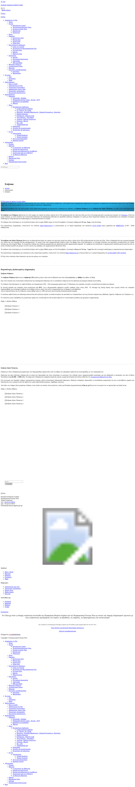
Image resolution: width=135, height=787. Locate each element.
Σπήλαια (11, 160)
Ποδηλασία (16, 126)
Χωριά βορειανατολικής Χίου (22, 27)
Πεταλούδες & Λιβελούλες (21, 130)
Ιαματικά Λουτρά (18, 140)
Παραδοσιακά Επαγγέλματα (17, 162)
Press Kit (7, 594)
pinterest (16, 5)
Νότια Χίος (16, 43)
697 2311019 (122, 253)
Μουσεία (11, 68)
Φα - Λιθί (20, 123)
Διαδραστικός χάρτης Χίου (17, 89)
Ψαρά (10, 80)
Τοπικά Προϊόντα (22, 135)
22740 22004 (112, 253)
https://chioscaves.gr (46, 225)
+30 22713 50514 (9, 502)
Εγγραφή (9, 484)
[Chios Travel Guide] (67, 13)
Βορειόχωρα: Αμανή (19, 25)
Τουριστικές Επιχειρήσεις (17, 87)
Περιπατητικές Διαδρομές (21, 107)
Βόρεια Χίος (17, 39)
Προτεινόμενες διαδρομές (17, 45)
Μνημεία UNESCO (15, 64)
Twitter (7, 607)
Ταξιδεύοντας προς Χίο (12, 587)
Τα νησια (7, 75)
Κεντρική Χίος (17, 50)
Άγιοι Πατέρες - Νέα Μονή (25, 117)
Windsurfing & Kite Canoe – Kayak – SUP (26, 100)
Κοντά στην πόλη (18, 38)
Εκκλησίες (16, 71)
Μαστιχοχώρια (17, 54)
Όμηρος (11, 144)
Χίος (10, 77)
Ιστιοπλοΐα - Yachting (19, 98)
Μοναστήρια (17, 73)
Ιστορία (15, 57)
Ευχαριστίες (4, 612)
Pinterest (7, 605)
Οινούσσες (12, 78)
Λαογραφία (16, 61)
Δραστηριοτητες (10, 94)
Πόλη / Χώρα (9, 572)
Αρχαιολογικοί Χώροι (16, 66)
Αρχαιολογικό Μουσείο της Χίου (101, 377)
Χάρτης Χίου (9, 590)
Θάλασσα (12, 96)
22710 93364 (96, 225)
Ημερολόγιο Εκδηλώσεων (17, 93)
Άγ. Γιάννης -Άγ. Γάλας (24, 110)
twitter (21, 5)
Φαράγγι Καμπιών (22, 114)
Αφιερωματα (9, 142)
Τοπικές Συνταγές (22, 137)
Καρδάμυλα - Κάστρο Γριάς (25, 116)
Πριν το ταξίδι (13, 84)
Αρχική (7, 188)
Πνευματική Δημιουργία (20, 59)
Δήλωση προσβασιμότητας (67, 631)
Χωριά (11, 24)
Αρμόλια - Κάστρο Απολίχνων (26, 119)
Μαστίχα (11, 146)
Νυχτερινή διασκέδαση (20, 139)
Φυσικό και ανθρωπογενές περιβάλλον (25, 151)
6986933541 (120, 225)
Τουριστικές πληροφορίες (17, 91)
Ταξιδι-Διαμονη (10, 82)
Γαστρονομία (17, 133)
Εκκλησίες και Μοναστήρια (17, 70)
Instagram (8, 603)
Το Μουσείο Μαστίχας (20, 154)
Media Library (6, 10)
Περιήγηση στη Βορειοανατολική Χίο (24, 48)
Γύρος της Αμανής (18, 47)
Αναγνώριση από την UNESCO (23, 153)
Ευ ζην (11, 131)
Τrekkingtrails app (22, 124)
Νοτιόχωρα (16, 32)
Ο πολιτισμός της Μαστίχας (21, 147)
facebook (4, 5)
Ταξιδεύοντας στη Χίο (16, 85)
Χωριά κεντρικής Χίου (20, 29)
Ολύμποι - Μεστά (22, 121)
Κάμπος (15, 52)
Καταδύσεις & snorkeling (21, 101)
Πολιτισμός (12, 55)
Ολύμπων (124, 215)
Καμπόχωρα (16, 31)
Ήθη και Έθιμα (17, 62)
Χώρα (10, 22)
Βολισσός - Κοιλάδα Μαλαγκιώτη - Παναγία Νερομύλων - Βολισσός (38, 112)
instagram (10, 5)
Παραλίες (12, 36)
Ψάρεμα (15, 103)
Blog (6, 163)
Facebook (8, 601)
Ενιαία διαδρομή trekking (25, 108)
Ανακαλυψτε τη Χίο (11, 20)
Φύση (10, 34)
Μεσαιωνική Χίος (14, 158)
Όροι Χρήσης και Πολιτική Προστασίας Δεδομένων (67, 628)
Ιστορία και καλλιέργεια (20, 149)
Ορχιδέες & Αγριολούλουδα (21, 128)
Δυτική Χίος (16, 41)
